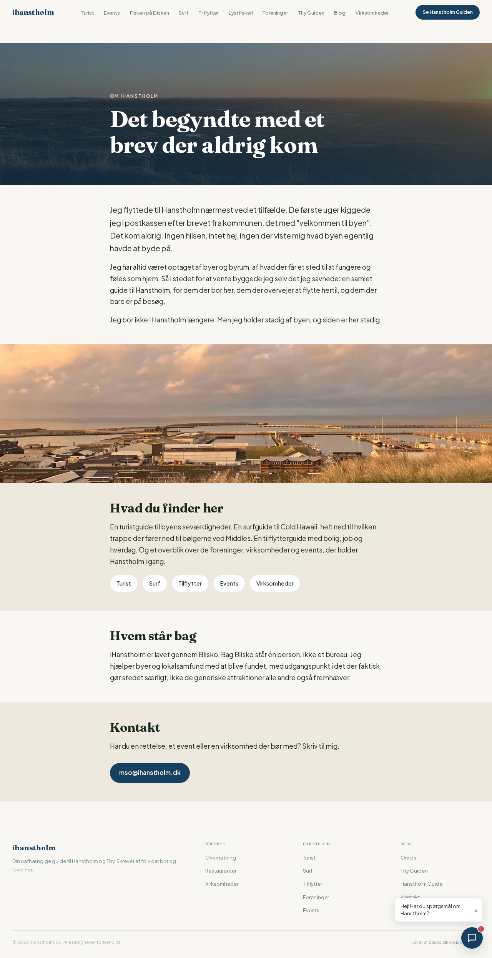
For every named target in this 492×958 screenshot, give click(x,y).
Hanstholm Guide (421, 884)
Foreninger (275, 13)
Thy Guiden (311, 13)
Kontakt (410, 897)
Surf (183, 13)
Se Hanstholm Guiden (448, 12)
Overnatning (220, 858)
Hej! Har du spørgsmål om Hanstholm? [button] (440, 909)
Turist (87, 13)
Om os (408, 858)
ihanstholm (33, 12)
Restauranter (220, 871)
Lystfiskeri (241, 13)
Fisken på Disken (149, 13)
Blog (340, 13)
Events (112, 13)
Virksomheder (372, 13)
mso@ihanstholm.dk (150, 772)
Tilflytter (208, 13)
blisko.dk (438, 942)
